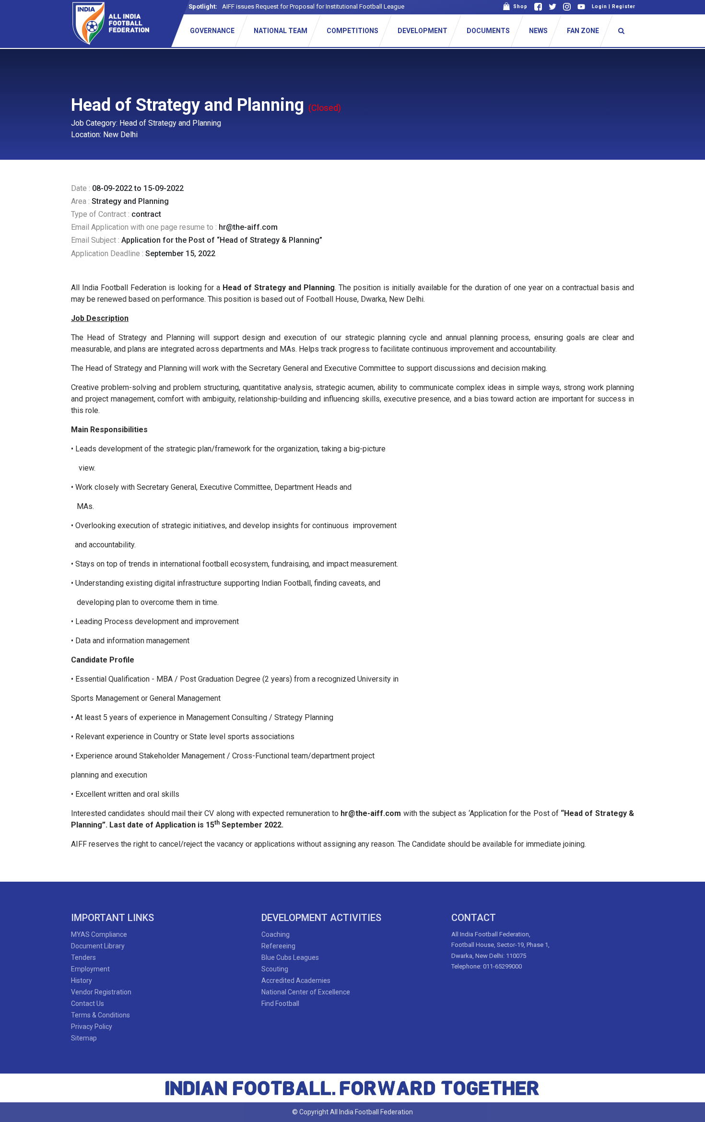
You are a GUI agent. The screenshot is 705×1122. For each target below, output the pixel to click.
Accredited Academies (295, 980)
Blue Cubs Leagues (290, 957)
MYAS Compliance (99, 934)
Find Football (280, 1003)
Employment (90, 969)
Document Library (98, 946)
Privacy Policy (91, 1026)
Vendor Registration (101, 992)
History (81, 980)
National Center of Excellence (305, 992)
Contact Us (87, 1003)
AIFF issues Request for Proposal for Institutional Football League (313, 6)
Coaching (275, 934)
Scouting (274, 969)
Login (599, 6)
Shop (519, 6)
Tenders (83, 957)
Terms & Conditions (100, 1015)
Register (623, 6)
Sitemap (84, 1038)
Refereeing (278, 946)
